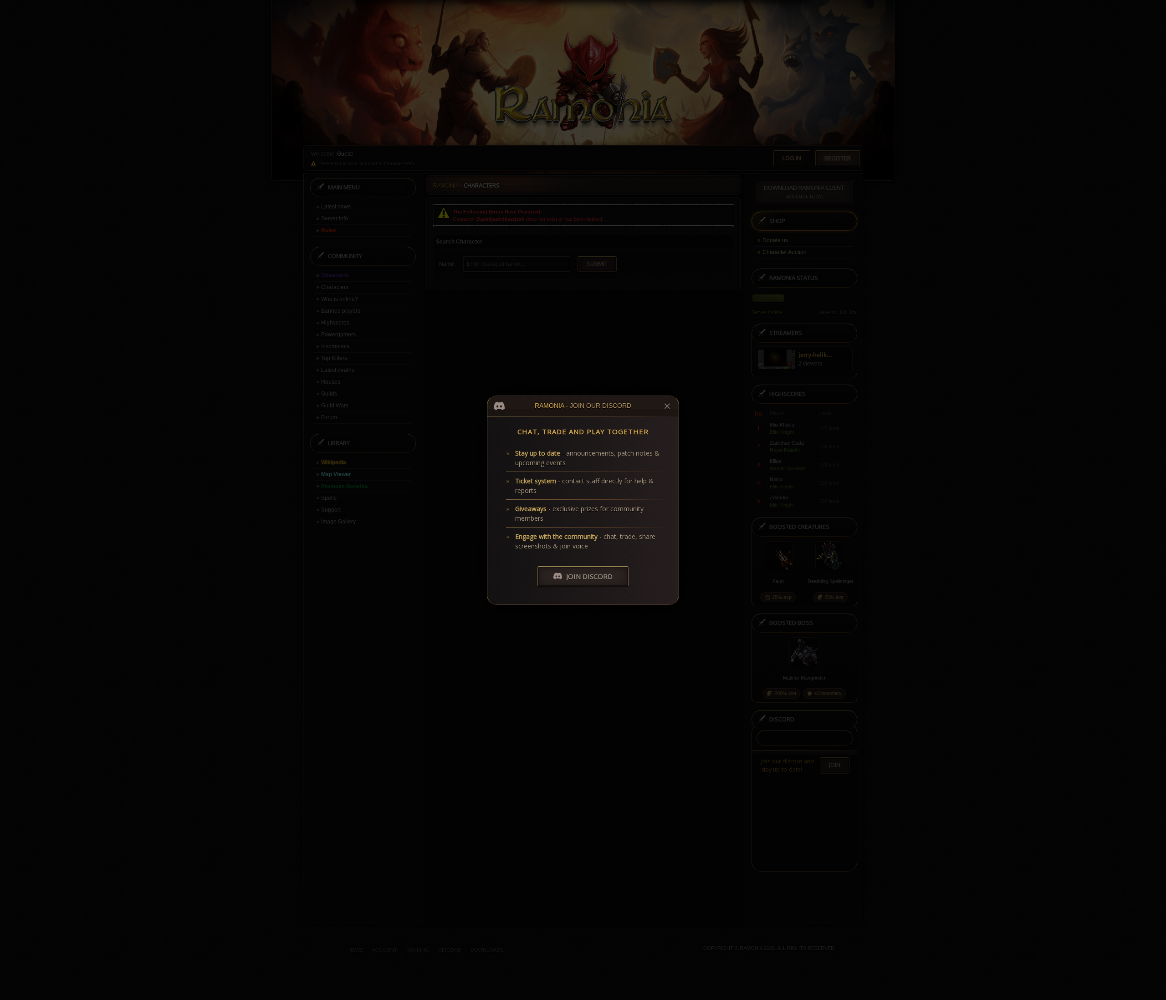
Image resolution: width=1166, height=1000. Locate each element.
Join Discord (589, 576)
